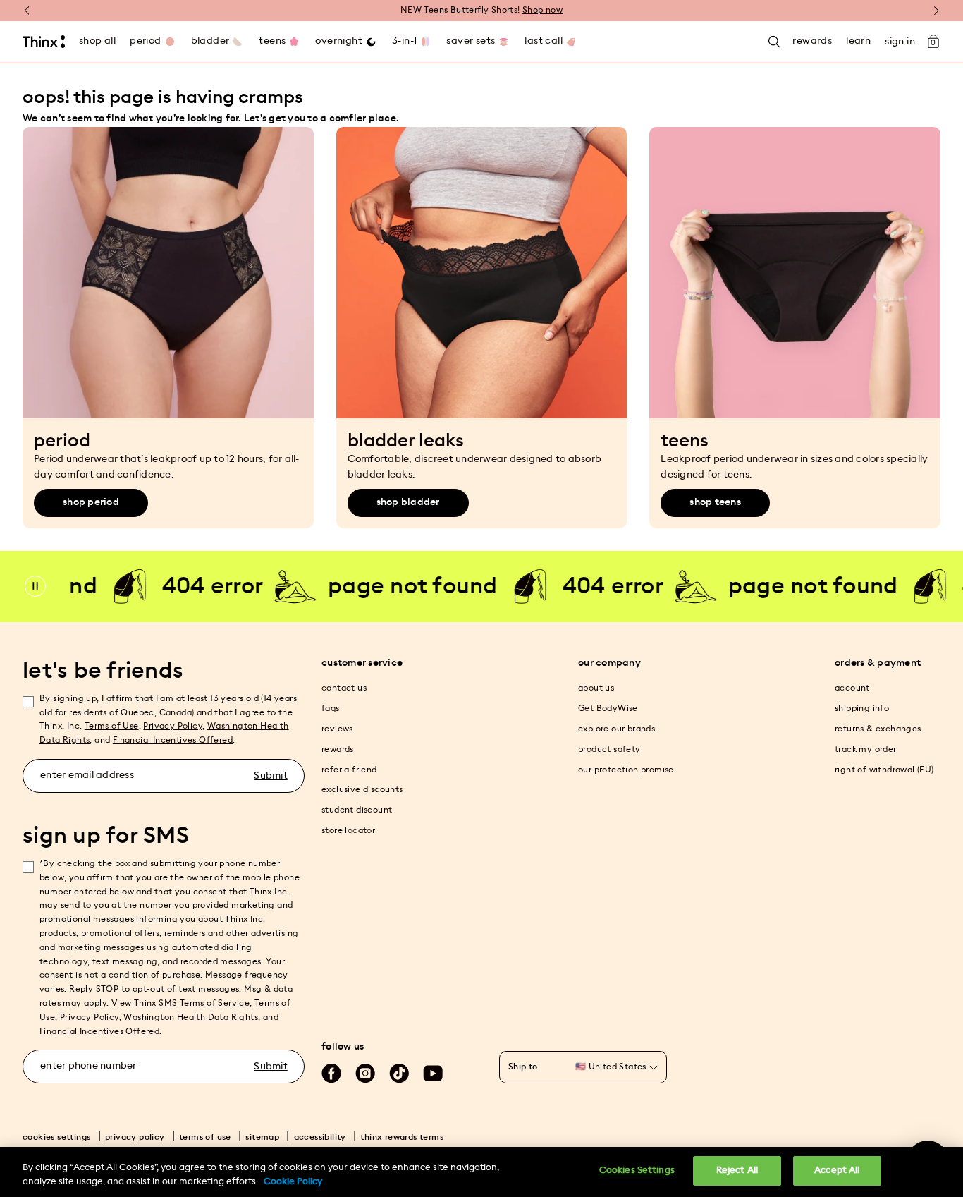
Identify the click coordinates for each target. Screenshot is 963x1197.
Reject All (737, 1170)
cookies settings (56, 1137)
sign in (900, 42)
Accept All (836, 1170)
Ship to (523, 1066)
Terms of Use (112, 726)
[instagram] (365, 1073)
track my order (866, 749)
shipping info (862, 708)
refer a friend (349, 769)
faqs (330, 708)
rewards (337, 749)
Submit (271, 776)
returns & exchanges (878, 728)
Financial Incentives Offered (173, 740)
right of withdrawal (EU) (884, 769)
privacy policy (135, 1137)
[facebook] (331, 1073)
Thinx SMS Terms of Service (192, 1003)
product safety (609, 749)
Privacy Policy (172, 726)
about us (596, 687)
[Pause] (35, 586)
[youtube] (433, 1073)
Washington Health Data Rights (190, 1017)
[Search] (774, 42)
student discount (356, 810)
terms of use (205, 1137)
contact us (344, 687)
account (852, 687)
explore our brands (616, 728)
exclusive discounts (362, 789)
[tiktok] (399, 1073)
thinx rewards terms (401, 1137)
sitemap (262, 1137)
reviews (337, 728)
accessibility (320, 1137)
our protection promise (626, 769)
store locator (348, 830)
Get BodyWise (608, 708)
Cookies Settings (637, 1170)
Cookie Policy (293, 1181)
